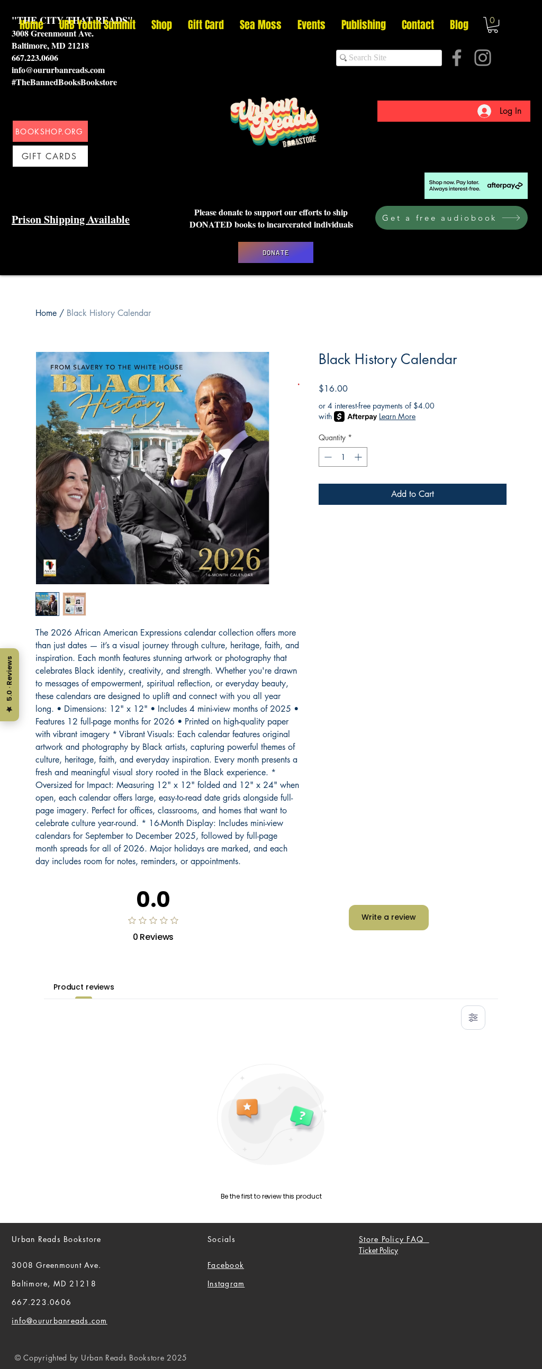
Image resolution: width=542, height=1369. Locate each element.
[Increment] (359, 457)
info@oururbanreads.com (58, 70)
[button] (492, 25)
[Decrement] (326, 457)
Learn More (397, 416)
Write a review (389, 917)
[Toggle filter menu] (473, 1017)
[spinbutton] (343, 457)
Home (46, 313)
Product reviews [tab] (83, 987)
